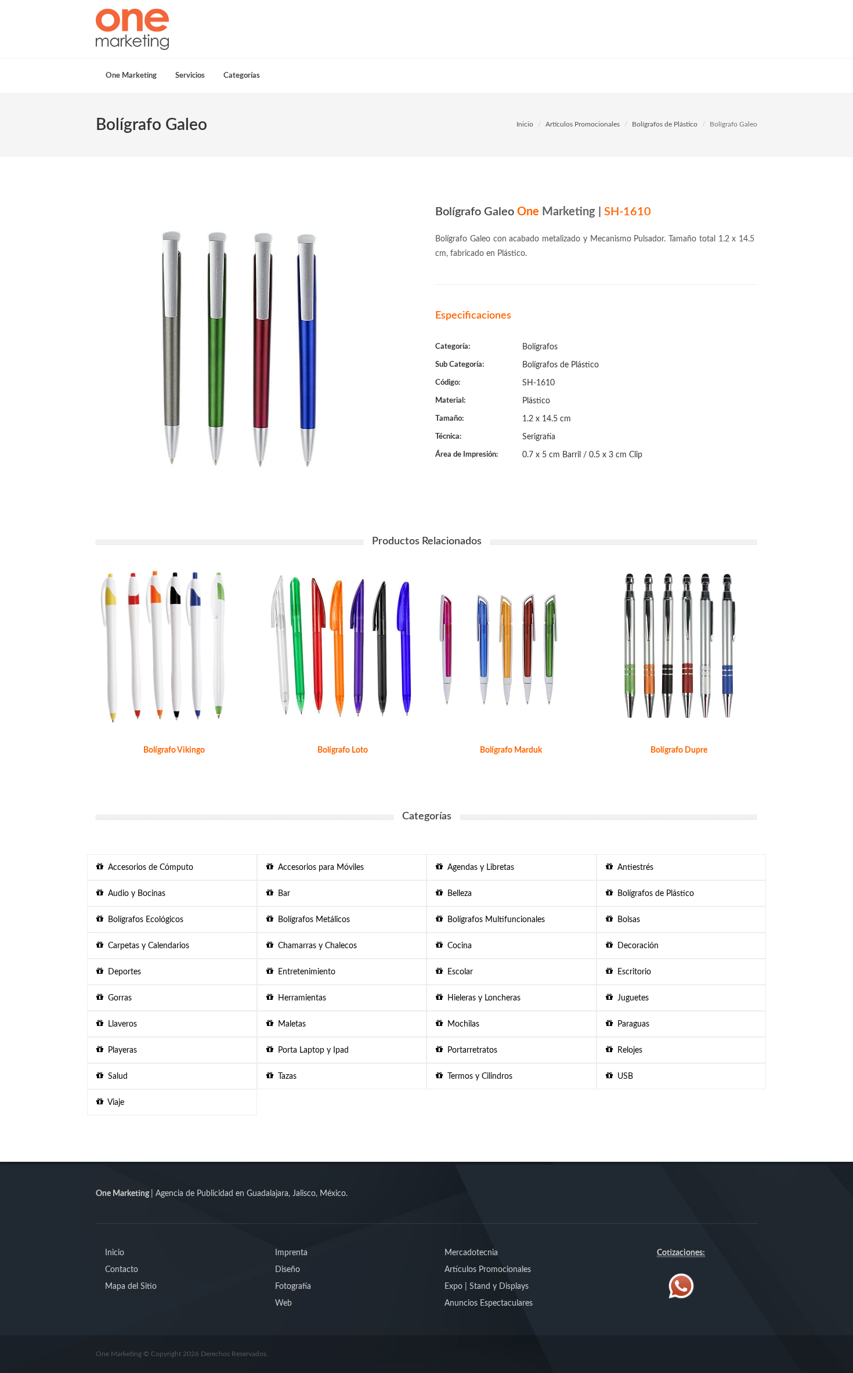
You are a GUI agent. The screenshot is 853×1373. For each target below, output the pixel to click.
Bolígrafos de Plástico (664, 124)
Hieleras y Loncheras (482, 998)
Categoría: (452, 347)
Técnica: (448, 436)
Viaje (113, 1103)
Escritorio (632, 972)
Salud (115, 1076)
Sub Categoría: (459, 364)
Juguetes (631, 998)
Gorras (117, 998)
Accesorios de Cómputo (148, 867)
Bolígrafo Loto (342, 750)
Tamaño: (449, 418)
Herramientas (299, 998)
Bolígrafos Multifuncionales (494, 920)
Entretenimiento (304, 972)
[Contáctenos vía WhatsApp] (681, 1286)
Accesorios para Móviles (318, 867)
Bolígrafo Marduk (511, 750)
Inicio (524, 124)
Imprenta (291, 1253)
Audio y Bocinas (134, 894)
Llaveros (120, 1024)
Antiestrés (633, 867)
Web (283, 1303)
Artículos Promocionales (582, 124)
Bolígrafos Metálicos (311, 920)
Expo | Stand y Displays (486, 1286)
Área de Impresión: (466, 454)
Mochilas (461, 1024)
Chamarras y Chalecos (315, 946)
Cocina (457, 946)
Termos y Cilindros (477, 1076)
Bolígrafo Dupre (678, 750)
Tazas (285, 1076)
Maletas (289, 1024)
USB (623, 1076)
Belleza (457, 894)
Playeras (120, 1050)
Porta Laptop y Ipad (311, 1050)
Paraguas (631, 1024)
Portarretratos (470, 1050)
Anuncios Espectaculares (488, 1303)
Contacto (121, 1270)
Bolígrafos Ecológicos (143, 920)
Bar (281, 894)
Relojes (627, 1050)
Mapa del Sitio (131, 1286)
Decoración (636, 946)
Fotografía (293, 1286)
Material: (450, 400)
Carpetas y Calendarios (146, 946)
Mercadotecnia (471, 1253)
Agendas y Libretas (478, 867)
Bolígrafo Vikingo (174, 750)
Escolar (458, 972)
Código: (447, 382)
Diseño (287, 1270)
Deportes (122, 972)
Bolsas (626, 920)
